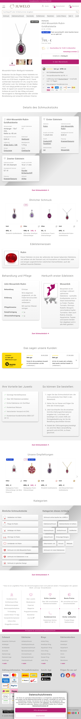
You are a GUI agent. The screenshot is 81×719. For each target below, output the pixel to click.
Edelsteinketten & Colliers (67, 524)
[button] (3, 6)
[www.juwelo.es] (69, 713)
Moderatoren (30, 602)
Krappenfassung (67, 141)
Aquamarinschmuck (28, 648)
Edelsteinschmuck (18, 16)
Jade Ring (44, 660)
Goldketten (73, 531)
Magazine (31, 609)
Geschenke (30, 16)
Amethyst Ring (46, 645)
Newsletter (31, 615)
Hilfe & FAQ (12, 621)
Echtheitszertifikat (11, 602)
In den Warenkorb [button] (60, 62)
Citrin (62, 654)
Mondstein (64, 660)
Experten (31, 605)
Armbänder (6, 648)
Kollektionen (40, 16)
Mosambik (65, 150)
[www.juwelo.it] (77, 713)
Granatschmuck (27, 660)
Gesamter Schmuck (9, 641)
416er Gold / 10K (10, 145)
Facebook (63, 675)
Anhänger (5, 645)
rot (44, 150)
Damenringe (6, 654)
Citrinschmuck (27, 654)
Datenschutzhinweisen (39, 706)
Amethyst (64, 645)
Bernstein (64, 651)
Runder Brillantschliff (27, 171)
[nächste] (77, 221)
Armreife (5, 651)
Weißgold (25, 139)
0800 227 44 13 (50, 622)
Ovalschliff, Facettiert (47, 142)
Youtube (68, 675)
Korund (61, 544)
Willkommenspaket (11, 605)
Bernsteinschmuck (28, 651)
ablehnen (46, 703)
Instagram (73, 675)
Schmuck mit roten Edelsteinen (54, 550)
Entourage (8, 150)
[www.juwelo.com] (73, 713)
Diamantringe (6, 657)
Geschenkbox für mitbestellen (63, 48)
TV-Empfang (11, 612)
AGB (12, 710)
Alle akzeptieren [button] (40, 710)
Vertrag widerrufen (10, 712)
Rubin (45, 126)
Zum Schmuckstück (39, 190)
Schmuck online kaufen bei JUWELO (56, 517)
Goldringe (5, 660)
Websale (69, 544)
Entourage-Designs (62, 537)
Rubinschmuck (49, 531)
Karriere (4, 710)
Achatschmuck (27, 641)
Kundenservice (12, 599)
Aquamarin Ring (46, 648)
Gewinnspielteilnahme (11, 609)
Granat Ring (45, 657)
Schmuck (6, 16)
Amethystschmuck (28, 645)
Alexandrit (64, 641)
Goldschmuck (61, 531)
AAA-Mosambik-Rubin (67, 127)
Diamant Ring (45, 654)
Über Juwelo (31, 599)
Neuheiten (50, 16)
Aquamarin (64, 648)
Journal (30, 618)
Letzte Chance (61, 16)
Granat (63, 657)
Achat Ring (45, 641)
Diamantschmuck (28, 657)
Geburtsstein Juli (49, 544)
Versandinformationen (11, 618)
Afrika (24, 178)
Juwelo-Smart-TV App (11, 615)
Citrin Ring (44, 651)
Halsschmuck (48, 537)
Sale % (71, 16)
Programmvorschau (31, 612)
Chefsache (26, 150)
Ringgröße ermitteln (12, 624)
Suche (77, 12)
